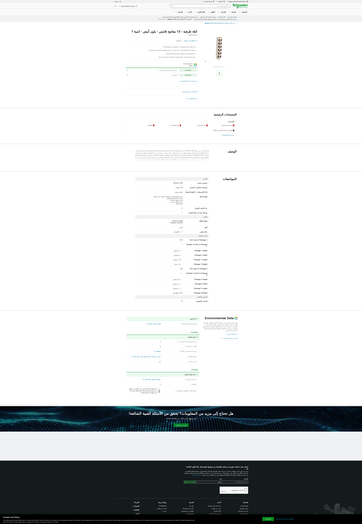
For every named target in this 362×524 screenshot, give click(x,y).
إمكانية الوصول (189, 514)
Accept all (268, 519)
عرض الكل (220, 23)
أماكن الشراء (217, 511)
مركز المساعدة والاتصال (214, 506)
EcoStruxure (162, 506)
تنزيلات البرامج (244, 508)
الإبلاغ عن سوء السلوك (187, 511)
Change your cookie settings (285, 519)
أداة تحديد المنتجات (243, 511)
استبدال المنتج (244, 514)
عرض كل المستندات (227, 135)
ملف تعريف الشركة (188, 508)
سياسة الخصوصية (197, 475)
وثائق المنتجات (244, 506)
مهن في (191, 506)
